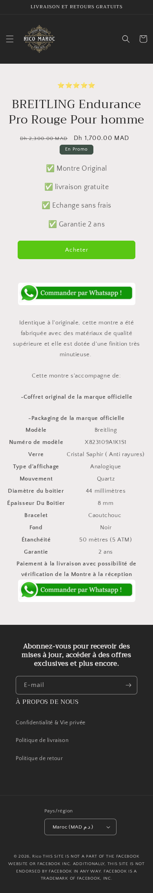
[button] (9, 39)
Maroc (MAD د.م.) (73, 827)
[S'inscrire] (128, 685)
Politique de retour (40, 758)
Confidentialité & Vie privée (51, 723)
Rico (37, 856)
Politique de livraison (42, 740)
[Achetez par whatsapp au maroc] (76, 294)
